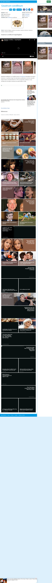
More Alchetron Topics (5, 108)
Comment (19, 9)
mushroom (23, 76)
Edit (10, 9)
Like (14, 9)
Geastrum (10, 17)
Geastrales (27, 14)
